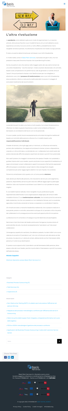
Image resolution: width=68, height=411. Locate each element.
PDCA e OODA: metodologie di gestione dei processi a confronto (28, 325)
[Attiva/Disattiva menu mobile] (65, 4)
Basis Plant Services (28, 57)
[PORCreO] (34, 382)
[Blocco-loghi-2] (34, 388)
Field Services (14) (13, 287)
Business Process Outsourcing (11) (18, 282)
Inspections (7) (12, 292)
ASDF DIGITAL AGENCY (44, 402)
